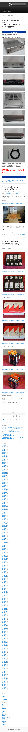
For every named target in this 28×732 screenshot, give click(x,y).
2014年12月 (4, 642)
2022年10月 (4, 509)
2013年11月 (4, 661)
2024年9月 (4, 476)
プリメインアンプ (8, 181)
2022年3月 (4, 519)
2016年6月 (4, 617)
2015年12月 (4, 625)
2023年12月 (4, 489)
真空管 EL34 (21, 408)
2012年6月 (4, 685)
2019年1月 (4, 572)
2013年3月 (4, 672)
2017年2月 (4, 605)
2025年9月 (4, 459)
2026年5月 (4, 448)
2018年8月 (4, 579)
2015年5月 (4, 635)
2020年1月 (4, 555)
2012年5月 (4, 687)
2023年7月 (4, 496)
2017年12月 (4, 591)
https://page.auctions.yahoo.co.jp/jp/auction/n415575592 (13, 320)
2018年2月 (4, 588)
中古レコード (4, 714)
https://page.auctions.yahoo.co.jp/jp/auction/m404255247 (13, 203)
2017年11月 (4, 592)
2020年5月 (4, 549)
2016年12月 (4, 608)
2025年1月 (4, 470)
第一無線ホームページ (6, 11)
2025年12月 (4, 455)
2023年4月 (4, 501)
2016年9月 (4, 612)
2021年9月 (4, 528)
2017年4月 (4, 602)
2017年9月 (4, 595)
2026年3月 (4, 450)
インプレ (4, 707)
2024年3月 (4, 485)
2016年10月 (4, 611)
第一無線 (16, 28)
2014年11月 (4, 644)
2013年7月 (4, 667)
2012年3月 (4, 690)
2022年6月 (4, 515)
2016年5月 (4, 618)
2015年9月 (4, 629)
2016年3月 (4, 621)
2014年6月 (4, 651)
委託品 (3, 720)
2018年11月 (4, 575)
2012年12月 (4, 677)
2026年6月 (4, 446)
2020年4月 (4, 551)
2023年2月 (4, 503)
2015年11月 (4, 627)
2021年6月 (4, 532)
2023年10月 (4, 492)
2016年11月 (4, 609)
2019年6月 (4, 565)
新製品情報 (4, 721)
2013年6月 (4, 668)
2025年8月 (4, 460)
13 (6, 418)
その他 (3, 704)
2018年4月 (4, 585)
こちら (14, 37)
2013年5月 (4, 670)
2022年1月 (4, 522)
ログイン (4, 695)
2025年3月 (4, 468)
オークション (9, 234)
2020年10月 (4, 542)
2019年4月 (4, 568)
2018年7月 (4, 581)
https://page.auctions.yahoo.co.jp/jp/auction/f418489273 (13, 294)
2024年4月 (4, 483)
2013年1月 (4, 675)
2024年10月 (4, 475)
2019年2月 (4, 571)
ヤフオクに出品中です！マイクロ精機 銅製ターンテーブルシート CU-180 (11, 189)
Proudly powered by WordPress (14, 729)
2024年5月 (4, 482)
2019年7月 (4, 563)
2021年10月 (4, 526)
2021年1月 (4, 539)
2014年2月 (4, 657)
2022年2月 (4, 521)
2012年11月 (4, 678)
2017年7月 (4, 598)
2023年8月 (4, 495)
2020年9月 (4, 543)
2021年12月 (4, 523)
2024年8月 (4, 478)
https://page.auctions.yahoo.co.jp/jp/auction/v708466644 (13, 271)
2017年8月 (4, 596)
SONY (18, 180)
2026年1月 (4, 453)
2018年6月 (4, 582)
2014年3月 (4, 655)
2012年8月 (4, 682)
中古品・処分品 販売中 (6, 717)
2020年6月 (4, 548)
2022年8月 (4, 512)
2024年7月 (4, 479)
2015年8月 (4, 631)
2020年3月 (4, 552)
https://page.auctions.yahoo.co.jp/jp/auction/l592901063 (13, 392)
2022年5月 (4, 516)
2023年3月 (4, 502)
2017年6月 (4, 599)
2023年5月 (4, 499)
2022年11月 (4, 508)
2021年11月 (4, 525)
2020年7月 (4, 546)
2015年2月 (4, 639)
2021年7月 (4, 531)
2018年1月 (4, 589)
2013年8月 (4, 665)
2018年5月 (4, 584)
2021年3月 (4, 536)
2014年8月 (4, 648)
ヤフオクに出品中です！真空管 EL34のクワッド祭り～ (11, 243)
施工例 (3, 722)
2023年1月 (4, 505)
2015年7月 (4, 632)
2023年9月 (4, 493)
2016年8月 (4, 614)
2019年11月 (4, 558)
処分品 (3, 718)
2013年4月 (4, 671)
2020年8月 (4, 545)
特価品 (3, 724)
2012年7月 (4, 684)
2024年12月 (4, 472)
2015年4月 (4, 637)
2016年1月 (4, 624)
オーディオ (9, 180)
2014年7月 (4, 649)
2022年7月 (4, 513)
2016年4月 (4, 619)
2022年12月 (4, 506)
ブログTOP (4, 8)
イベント (4, 705)
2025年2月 (4, 469)
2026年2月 (4, 452)
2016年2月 (4, 622)
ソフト (3, 711)
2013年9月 (4, 664)
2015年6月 (4, 634)
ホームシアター (5, 712)
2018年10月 (4, 576)
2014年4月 (4, 654)
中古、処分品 (10, 8)
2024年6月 (4, 480)
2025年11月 (4, 456)
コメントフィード (5, 697)
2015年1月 (4, 641)
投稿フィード (4, 696)
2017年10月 (4, 594)
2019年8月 (4, 562)
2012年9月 (4, 681)
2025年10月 (4, 458)
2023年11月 (4, 490)
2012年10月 (4, 679)
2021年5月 (4, 533)
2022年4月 (4, 518)
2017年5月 (4, 601)
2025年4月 (4, 466)
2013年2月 (4, 674)
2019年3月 (4, 569)
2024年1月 (4, 488)
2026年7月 (4, 445)
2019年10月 (4, 559)
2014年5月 (4, 652)
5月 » (20, 422)
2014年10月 (4, 645)
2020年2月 (4, 553)
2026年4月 (4, 449)
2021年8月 (4, 529)
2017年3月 (4, 604)
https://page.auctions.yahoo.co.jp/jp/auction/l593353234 (13, 343)
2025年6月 (4, 463)
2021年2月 (4, 538)
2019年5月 (4, 566)
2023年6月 (4, 498)
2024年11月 (4, 473)
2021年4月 (4, 535)
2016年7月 (4, 615)
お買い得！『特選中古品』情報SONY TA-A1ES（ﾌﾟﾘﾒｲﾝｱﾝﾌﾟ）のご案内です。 (11, 23)
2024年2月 (4, 486)
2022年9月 (4, 511)
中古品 (12, 180)
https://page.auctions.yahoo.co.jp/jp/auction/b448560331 (13, 369)
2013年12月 (4, 659)
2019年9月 (4, 561)
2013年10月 (4, 662)
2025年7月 (4, 462)
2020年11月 (4, 541)
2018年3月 (4, 586)
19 (3, 419)
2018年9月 (4, 578)
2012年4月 (4, 688)
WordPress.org (5, 699)
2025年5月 (4, 465)
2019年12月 (4, 556)
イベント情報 (17, 8)
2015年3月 (4, 638)
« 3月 (7, 422)
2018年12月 (4, 574)
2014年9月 (4, 647)
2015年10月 (4, 628)
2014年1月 (4, 658)
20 (6, 419)
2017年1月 (4, 606)
